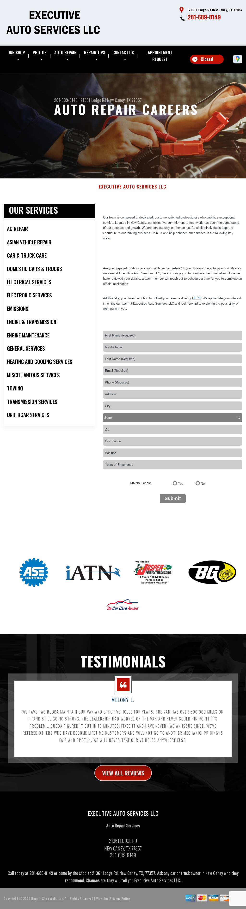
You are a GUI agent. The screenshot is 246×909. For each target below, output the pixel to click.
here (196, 298)
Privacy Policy (119, 898)
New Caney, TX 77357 (124, 100)
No (203, 483)
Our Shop (16, 52)
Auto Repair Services (123, 825)
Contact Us (123, 52)
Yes (180, 483)
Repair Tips (94, 52)
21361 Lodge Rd (93, 100)
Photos (40, 52)
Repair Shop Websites (47, 898)
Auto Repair (65, 52)
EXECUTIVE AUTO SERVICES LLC (132, 186)
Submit (173, 498)
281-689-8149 (204, 16)
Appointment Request (160, 55)
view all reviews (123, 772)
